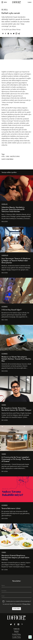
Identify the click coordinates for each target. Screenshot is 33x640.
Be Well (5, 9)
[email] (3, 34)
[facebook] (5, 34)
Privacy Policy (26, 604)
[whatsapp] (16, 34)
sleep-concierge (7, 159)
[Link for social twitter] (11, 625)
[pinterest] (8, 34)
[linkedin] (11, 34)
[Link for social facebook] (14, 625)
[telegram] (19, 34)
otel (3, 156)
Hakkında (16, 629)
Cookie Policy (16, 637)
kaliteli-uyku (15, 156)
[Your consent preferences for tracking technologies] (30, 637)
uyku (7, 156)
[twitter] (13, 34)
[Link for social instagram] (18, 625)
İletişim (16, 631)
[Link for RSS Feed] (22, 624)
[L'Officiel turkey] (16, 2)
